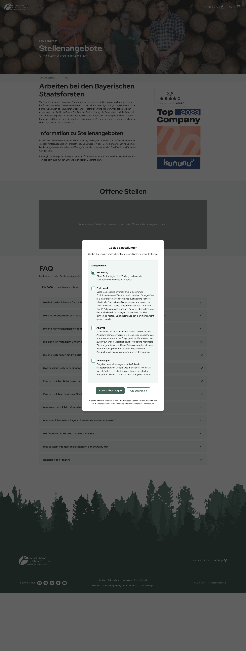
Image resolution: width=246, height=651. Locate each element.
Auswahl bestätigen (110, 390)
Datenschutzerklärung (114, 403)
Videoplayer (103, 360)
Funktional (102, 288)
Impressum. (149, 403)
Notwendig (102, 272)
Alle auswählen (138, 390)
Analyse (101, 327)
